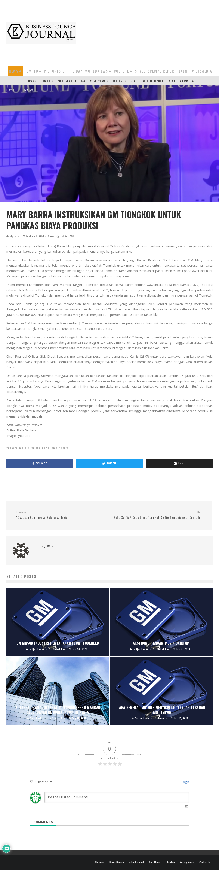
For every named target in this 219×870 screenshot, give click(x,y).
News (14, 71)
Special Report (162, 71)
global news (41, 447)
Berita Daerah (117, 862)
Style (140, 71)
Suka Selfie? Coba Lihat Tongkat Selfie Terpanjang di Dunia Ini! (158, 515)
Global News (46, 236)
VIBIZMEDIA (202, 71)
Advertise (170, 862)
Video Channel (136, 862)
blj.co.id (14, 236)
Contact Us (204, 862)
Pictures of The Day (63, 71)
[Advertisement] (149, 32)
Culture (121, 71)
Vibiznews (100, 862)
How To (31, 71)
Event (184, 71)
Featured (31, 236)
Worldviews (96, 71)
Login (185, 782)
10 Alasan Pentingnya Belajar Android (42, 515)
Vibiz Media (154, 862)
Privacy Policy (187, 862)
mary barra (60, 447)
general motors (18, 447)
